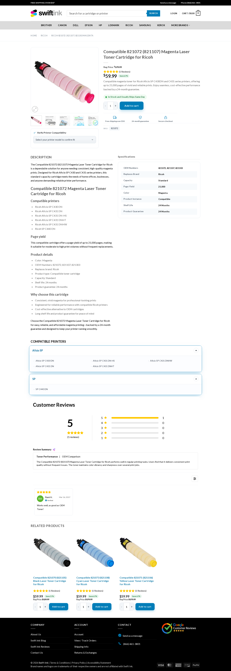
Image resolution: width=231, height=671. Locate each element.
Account (78, 634)
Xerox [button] (161, 25)
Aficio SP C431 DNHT (103, 366)
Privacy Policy (79, 662)
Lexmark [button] (113, 25)
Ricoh (44, 35)
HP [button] (100, 25)
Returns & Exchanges (85, 652)
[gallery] (64, 83)
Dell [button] (76, 25)
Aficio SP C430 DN (45, 360)
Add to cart (131, 105)
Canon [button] (62, 25)
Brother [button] (46, 25)
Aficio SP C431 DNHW (161, 360)
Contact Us (37, 652)
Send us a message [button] (168, 3)
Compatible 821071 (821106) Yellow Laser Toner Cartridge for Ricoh (137, 581)
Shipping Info (81, 646)
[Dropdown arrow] (196, 350)
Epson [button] (89, 25)
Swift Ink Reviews (40, 646)
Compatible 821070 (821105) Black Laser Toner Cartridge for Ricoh (49, 581)
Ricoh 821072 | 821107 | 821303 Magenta (72, 35)
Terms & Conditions (60, 662)
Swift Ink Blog (38, 640)
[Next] (91, 82)
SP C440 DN (42, 389)
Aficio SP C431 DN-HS (104, 360)
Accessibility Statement (99, 662)
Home (34, 35)
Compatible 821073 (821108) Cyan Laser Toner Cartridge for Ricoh (93, 581)
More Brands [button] (179, 25)
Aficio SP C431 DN (45, 366)
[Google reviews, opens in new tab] (179, 627)
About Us (36, 634)
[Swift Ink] (46, 13)
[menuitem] (43, 2)
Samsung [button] (145, 25)
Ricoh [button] (129, 25)
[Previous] (38, 82)
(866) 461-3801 (131, 643)
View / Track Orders (85, 640)
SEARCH (153, 13)
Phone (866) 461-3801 (190, 3)
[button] (173, 13)
